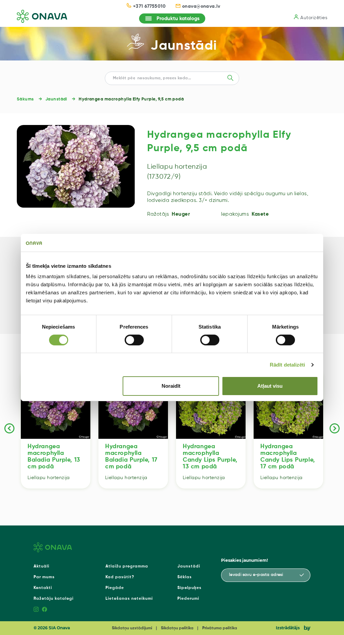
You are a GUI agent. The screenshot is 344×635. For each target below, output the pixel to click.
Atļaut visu (270, 386)
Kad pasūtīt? (119, 577)
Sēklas (184, 577)
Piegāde (114, 588)
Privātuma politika (219, 628)
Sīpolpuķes (189, 588)
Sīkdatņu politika (177, 628)
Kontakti (43, 588)
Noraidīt (171, 386)
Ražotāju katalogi (54, 599)
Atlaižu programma (126, 566)
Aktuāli (41, 566)
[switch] (134, 340)
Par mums (44, 577)
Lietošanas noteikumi (129, 599)
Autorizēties (313, 17)
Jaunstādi (183, 46)
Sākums (25, 99)
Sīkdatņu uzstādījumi (132, 628)
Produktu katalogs (178, 18)
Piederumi (188, 599)
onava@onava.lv (201, 6)
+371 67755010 (149, 6)
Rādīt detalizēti (287, 365)
